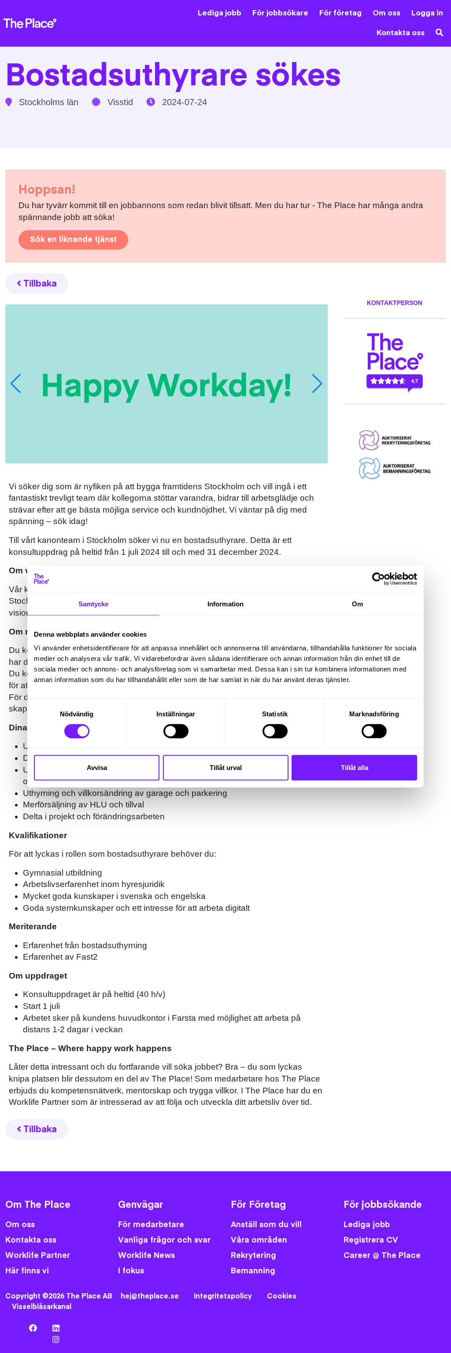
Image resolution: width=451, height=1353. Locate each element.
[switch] (176, 731)
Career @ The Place (382, 1255)
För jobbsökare (280, 13)
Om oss (386, 13)
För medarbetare (151, 1224)
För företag (340, 13)
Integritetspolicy (223, 1296)
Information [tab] (225, 603)
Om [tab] (357, 603)
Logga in (427, 13)
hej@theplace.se (150, 1296)
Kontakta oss (401, 33)
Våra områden (259, 1240)
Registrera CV (371, 1240)
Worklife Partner (37, 1255)
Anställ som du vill (266, 1224)
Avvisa (97, 767)
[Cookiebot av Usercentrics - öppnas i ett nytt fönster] (378, 578)
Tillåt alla (354, 767)
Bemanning (253, 1271)
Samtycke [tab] (93, 603)
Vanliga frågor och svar (164, 1240)
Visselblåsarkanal (41, 1307)
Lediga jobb (219, 13)
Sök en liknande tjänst (73, 239)
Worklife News (146, 1255)
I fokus (131, 1271)
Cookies (281, 1296)
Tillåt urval (226, 767)
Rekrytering (253, 1255)
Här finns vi (27, 1271)
